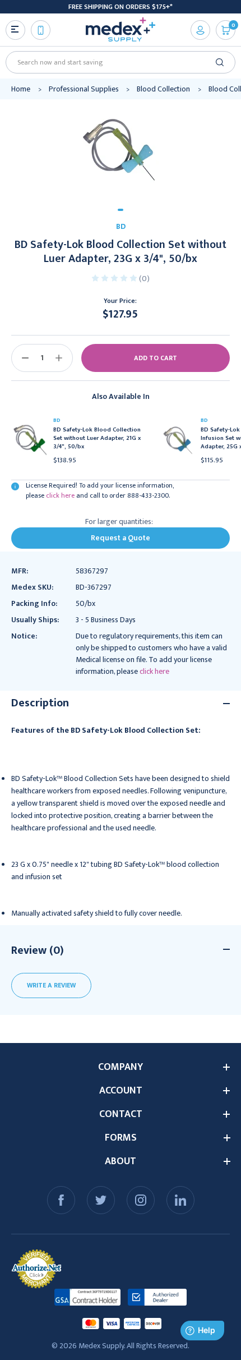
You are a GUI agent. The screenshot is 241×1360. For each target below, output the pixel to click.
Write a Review (51, 985)
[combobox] (116, 62)
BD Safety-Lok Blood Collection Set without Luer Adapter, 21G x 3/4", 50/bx (97, 438)
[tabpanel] (120, 150)
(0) (144, 279)
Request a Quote (120, 537)
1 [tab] (120, 210)
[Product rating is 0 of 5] (115, 277)
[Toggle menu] (15, 30)
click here (60, 495)
